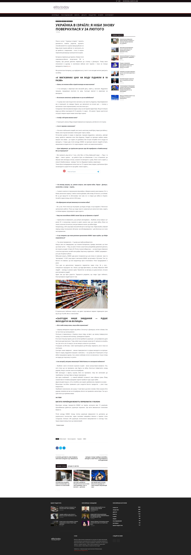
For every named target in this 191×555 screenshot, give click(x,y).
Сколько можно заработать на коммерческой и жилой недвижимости (97, 508)
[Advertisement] (103, 7)
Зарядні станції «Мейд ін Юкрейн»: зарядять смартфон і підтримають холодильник (96, 458)
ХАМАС (84, 438)
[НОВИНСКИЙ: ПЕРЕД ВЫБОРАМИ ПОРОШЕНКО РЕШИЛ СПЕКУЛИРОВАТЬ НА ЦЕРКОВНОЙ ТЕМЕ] (85, 516)
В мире (100, 15)
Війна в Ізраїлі (63, 438)
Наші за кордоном (72, 438)
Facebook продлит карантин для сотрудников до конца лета (127, 80)
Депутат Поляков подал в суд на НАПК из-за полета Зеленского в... (127, 97)
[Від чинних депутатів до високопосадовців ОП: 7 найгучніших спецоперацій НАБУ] (99, 475)
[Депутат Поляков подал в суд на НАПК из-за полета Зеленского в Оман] (115, 97)
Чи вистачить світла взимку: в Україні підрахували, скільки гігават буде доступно (68, 523)
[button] (138, 15)
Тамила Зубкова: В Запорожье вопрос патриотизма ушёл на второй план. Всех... (99, 523)
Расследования (66, 15)
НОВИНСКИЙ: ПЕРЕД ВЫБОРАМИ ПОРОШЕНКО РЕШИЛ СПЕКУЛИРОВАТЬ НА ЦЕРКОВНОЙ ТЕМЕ (99, 516)
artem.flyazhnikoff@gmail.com (81, 550)
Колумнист (109, 15)
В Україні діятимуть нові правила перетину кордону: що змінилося (67, 457)
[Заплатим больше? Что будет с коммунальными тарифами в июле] (115, 58)
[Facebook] (114, 540)
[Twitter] (118, 540)
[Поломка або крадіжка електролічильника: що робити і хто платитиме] (64, 475)
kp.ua (68, 66)
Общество (92, 15)
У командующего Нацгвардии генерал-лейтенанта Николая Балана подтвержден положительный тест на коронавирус (127, 88)
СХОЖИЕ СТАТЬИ (61, 466)
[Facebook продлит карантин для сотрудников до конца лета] (115, 80)
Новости (64, 21)
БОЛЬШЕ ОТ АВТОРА (73, 466)
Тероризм (79, 438)
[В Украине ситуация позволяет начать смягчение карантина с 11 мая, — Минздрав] (115, 73)
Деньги (84, 15)
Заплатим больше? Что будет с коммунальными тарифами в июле (127, 57)
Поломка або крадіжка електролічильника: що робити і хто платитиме (62, 484)
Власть (77, 15)
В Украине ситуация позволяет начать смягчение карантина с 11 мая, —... (127, 73)
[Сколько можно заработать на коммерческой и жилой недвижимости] (85, 509)
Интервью (55, 15)
